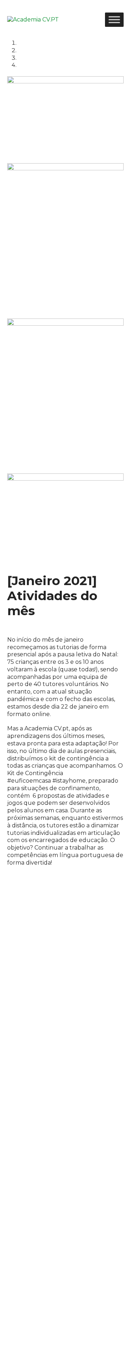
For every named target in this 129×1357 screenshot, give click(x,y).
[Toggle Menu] (114, 19)
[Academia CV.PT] (33, 19)
